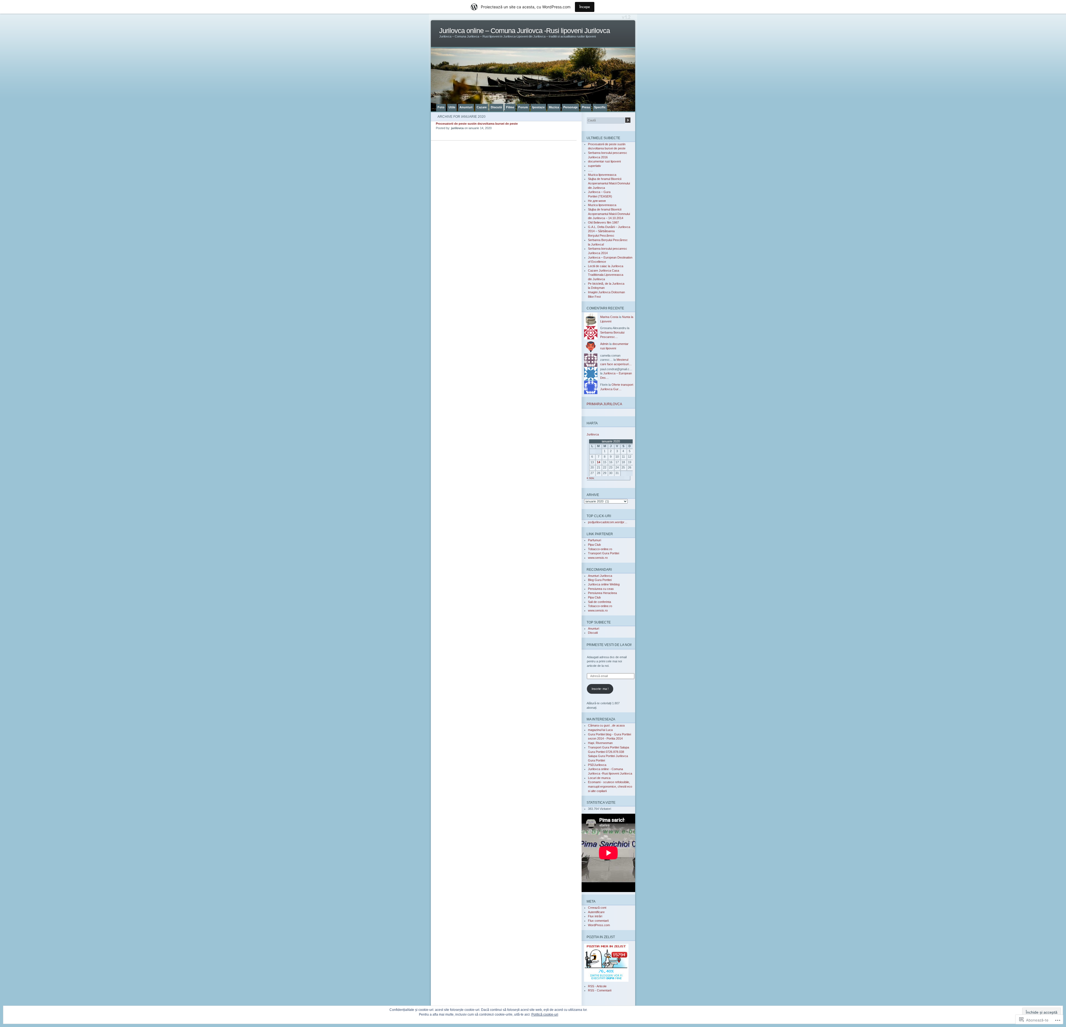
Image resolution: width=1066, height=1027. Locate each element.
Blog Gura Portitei (600, 580)
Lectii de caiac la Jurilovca (605, 266)
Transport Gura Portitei (603, 553)
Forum (523, 107)
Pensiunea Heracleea (602, 593)
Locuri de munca (599, 778)
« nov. (591, 478)
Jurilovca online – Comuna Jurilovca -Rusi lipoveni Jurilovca (524, 30)
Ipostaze (538, 107)
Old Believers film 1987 (603, 222)
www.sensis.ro (598, 557)
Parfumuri (594, 540)
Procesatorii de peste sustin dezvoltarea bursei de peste (477, 123)
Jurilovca (593, 434)
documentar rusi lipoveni (604, 161)
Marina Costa (609, 317)
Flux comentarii (598, 920)
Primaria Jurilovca (604, 404)
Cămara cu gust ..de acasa (606, 725)
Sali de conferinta (599, 601)
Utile (452, 107)
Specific (600, 107)
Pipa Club (594, 544)
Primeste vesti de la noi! (609, 645)
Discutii (496, 107)
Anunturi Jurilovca (600, 575)
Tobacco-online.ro (600, 549)
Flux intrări (595, 916)
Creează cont (597, 907)
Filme (510, 107)
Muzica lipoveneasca (602, 174)
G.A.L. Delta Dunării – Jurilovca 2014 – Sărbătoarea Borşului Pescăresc (609, 231)
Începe (584, 7)
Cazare (482, 107)
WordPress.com (599, 925)
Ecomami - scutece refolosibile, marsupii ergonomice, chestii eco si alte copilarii (610, 786)
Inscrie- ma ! (600, 688)
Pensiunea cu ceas (601, 588)
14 (598, 462)
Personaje (570, 107)
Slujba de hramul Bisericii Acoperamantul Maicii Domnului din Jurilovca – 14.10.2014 (609, 214)
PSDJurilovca (597, 765)
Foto (441, 107)
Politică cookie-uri (544, 1014)
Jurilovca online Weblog (604, 584)
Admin (604, 343)
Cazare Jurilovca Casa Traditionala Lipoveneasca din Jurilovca (605, 275)
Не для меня (597, 200)
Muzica (554, 107)
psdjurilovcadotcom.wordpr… (607, 522)
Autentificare (596, 912)
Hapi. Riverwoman (600, 743)
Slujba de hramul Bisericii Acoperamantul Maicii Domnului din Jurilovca (609, 183)
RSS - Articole (597, 986)
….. (590, 170)
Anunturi (465, 107)
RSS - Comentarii (599, 990)
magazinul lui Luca (600, 730)
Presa (586, 107)
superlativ (594, 165)
